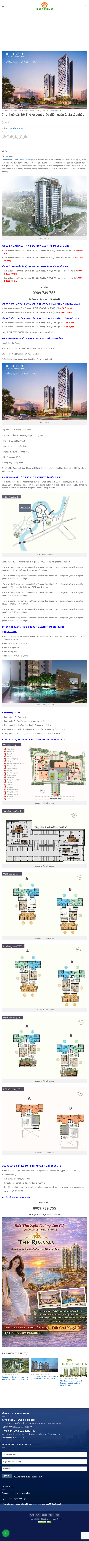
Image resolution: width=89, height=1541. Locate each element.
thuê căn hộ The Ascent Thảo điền (19, 160)
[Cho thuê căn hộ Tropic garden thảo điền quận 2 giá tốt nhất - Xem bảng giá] (73, 1367)
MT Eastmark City (56, 1504)
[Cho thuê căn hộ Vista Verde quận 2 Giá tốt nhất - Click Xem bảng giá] (44, 1365)
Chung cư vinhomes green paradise (16, 1493)
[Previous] (2, 1381)
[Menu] (3, 6)
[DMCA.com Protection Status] (44, 1522)
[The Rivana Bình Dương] (44, 1282)
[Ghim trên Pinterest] (20, 137)
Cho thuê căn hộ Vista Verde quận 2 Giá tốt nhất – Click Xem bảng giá (44, 1377)
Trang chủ (6, 111)
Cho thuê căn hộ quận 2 (53, 111)
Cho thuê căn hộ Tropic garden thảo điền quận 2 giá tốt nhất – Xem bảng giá (72, 1383)
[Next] (87, 1381)
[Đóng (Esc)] (2, 1527)
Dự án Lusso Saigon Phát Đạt (14, 1499)
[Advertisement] (44, 29)
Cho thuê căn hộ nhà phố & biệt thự (27, 111)
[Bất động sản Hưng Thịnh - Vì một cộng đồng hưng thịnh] (44, 6)
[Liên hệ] (5, 1533)
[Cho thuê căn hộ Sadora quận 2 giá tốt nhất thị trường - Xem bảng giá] (15, 1365)
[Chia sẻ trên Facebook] (8, 137)
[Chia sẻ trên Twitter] (12, 137)
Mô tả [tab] (4, 151)
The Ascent (14, 132)
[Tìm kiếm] (86, 6)
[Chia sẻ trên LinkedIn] (25, 137)
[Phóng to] (5, 106)
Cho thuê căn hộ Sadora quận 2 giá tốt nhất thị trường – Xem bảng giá (15, 1378)
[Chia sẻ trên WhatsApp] (4, 137)
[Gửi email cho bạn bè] (16, 137)
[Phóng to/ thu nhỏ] (9, 1527)
